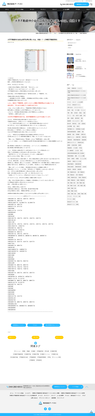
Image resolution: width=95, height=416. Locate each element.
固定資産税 (84, 140)
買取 (72, 113)
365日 (81, 150)
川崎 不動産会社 (70, 175)
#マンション (17, 351)
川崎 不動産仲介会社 (71, 172)
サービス (69, 102)
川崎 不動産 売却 (71, 183)
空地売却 (69, 169)
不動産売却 (74, 88)
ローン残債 (77, 110)
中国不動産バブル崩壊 (80, 129)
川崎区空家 (69, 140)
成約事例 (79, 169)
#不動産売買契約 (41, 357)
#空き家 (47, 351)
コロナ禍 (77, 150)
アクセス (69, 104)
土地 (73, 115)
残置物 (68, 145)
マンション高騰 (81, 156)
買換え (80, 113)
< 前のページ (12, 337)
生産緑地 (83, 123)
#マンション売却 (56, 357)
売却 (79, 123)
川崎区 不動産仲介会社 (72, 177)
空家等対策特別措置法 (71, 131)
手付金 (80, 148)
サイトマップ (60, 398)
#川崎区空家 (53, 351)
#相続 (28, 351)
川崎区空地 (84, 137)
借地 (68, 118)
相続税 (79, 145)
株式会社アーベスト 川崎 (72, 201)
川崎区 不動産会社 (71, 180)
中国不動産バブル (70, 129)
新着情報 (70, 45)
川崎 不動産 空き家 (71, 185)
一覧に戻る (35, 337)
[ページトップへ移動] (86, 386)
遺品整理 (69, 121)
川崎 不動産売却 (79, 175)
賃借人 (78, 126)
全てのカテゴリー (72, 43)
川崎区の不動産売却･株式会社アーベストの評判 (76, 95)
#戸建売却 (32, 360)
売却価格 (77, 134)
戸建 (68, 113)
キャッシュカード (76, 121)
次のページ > (59, 337)
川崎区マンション (70, 137)
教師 (76, 156)
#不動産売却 (40, 351)
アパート (69, 115)
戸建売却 (69, 161)
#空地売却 (39, 360)
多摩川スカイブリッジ (71, 142)
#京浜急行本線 (14, 357)
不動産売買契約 (70, 156)
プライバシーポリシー (78, 107)
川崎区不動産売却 (76, 140)
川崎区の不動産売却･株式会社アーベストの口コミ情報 (76, 91)
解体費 (79, 131)
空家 (83, 131)
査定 (72, 110)
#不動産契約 (33, 357)
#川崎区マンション (45, 354)
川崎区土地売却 (70, 166)
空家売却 (74, 169)
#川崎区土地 (55, 354)
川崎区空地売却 (78, 166)
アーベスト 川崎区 (71, 199)
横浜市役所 (77, 118)
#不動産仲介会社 (23, 357)
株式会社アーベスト (76, 104)
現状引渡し (74, 123)
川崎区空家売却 (78, 164)
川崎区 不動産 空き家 (72, 191)
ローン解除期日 (70, 150)
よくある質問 (80, 102)
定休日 (68, 158)
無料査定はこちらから (82, 4)
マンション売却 (83, 158)
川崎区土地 (83, 134)
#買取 (23, 351)
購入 (74, 126)
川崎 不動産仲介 (81, 172)
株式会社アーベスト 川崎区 (73, 204)
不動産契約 (69, 148)
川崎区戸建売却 (70, 164)
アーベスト (69, 196)
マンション (83, 110)
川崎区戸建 (78, 137)
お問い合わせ (70, 107)
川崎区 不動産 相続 (71, 193)
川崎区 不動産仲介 (82, 177)
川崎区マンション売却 (77, 161)
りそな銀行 (75, 148)
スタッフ (74, 102)
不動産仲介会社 (81, 142)
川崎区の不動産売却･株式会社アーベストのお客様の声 (76, 98)
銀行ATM (69, 123)
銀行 (82, 121)
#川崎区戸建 (35, 354)
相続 (84, 113)
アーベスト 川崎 (76, 196)
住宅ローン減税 (79, 115)
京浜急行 (76, 113)
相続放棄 (69, 134)
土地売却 (84, 166)
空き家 (68, 110)
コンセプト (80, 88)
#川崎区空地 (27, 354)
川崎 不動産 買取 (81, 185)
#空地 (49, 357)
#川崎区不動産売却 (18, 354)
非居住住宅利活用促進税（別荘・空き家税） (75, 153)
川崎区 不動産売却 (80, 180)
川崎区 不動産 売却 (71, 188)
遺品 (82, 118)
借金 (73, 134)
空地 (84, 115)
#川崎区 (33, 351)
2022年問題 (69, 126)
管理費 (77, 158)
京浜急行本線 (74, 145)
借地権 (72, 118)
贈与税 (73, 158)
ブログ (9, 332)
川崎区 (68, 88)
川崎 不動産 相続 (80, 183)
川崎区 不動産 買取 (82, 193)
